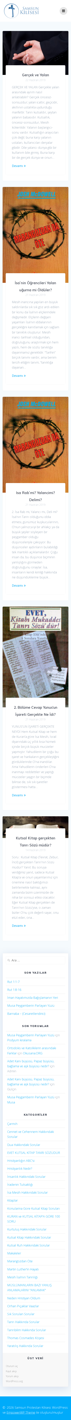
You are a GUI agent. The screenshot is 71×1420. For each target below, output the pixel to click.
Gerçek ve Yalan (35, 75)
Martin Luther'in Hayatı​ (23, 1269)
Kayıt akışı (11, 1371)
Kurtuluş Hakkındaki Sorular (27, 1229)
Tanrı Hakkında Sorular (23, 1322)
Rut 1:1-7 (13, 982)
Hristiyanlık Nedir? (19, 1168)
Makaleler (14, 1253)
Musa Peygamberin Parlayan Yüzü (30, 1005)
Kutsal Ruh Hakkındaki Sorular (28, 1245)
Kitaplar (12, 1200)
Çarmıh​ (12, 1124)
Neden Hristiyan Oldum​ (23, 1298)
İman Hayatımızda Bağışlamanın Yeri (32, 997)
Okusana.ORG (32, 1053)
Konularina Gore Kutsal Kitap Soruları (33, 1208)
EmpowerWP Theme (21, 1412)
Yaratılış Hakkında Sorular (25, 1346)
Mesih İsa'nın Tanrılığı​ (22, 1277)
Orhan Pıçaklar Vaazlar (23, 1306)
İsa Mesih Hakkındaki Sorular (27, 1192)
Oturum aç (12, 1366)
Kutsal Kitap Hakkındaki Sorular (29, 1237)
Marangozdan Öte (20, 1261)
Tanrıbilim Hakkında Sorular (26, 1330)
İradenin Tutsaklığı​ (20, 1184)
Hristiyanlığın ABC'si (20, 1161)
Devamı (17, 166)
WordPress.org (14, 1381)
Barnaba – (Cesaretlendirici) (26, 1014)
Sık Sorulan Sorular (20, 1314)
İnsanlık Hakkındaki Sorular (26, 1177)
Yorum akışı (12, 1376)
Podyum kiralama (19, 1040)
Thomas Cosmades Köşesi (25, 1338)
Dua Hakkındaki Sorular (23, 1145)
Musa (11, 1102)
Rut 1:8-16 (14, 990)
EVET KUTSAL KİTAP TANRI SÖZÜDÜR (33, 1153)
